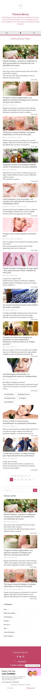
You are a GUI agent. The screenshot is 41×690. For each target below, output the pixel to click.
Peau (5, 609)
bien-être (7, 624)
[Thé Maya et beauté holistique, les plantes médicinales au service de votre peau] (20, 123)
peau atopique (8, 636)
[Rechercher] (35, 490)
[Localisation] (20, 33)
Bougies (6, 621)
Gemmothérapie (9, 632)
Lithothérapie (8, 617)
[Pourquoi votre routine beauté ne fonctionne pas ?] (20, 225)
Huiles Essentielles (9, 613)
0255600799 (22, 661)
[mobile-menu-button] (34, 33)
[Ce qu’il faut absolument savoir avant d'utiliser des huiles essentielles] (20, 296)
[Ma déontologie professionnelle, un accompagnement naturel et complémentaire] (20, 365)
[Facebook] (17, 657)
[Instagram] (23, 657)
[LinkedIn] (20, 657)
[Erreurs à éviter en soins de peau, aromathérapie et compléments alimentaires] (20, 412)
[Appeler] (7, 33)
